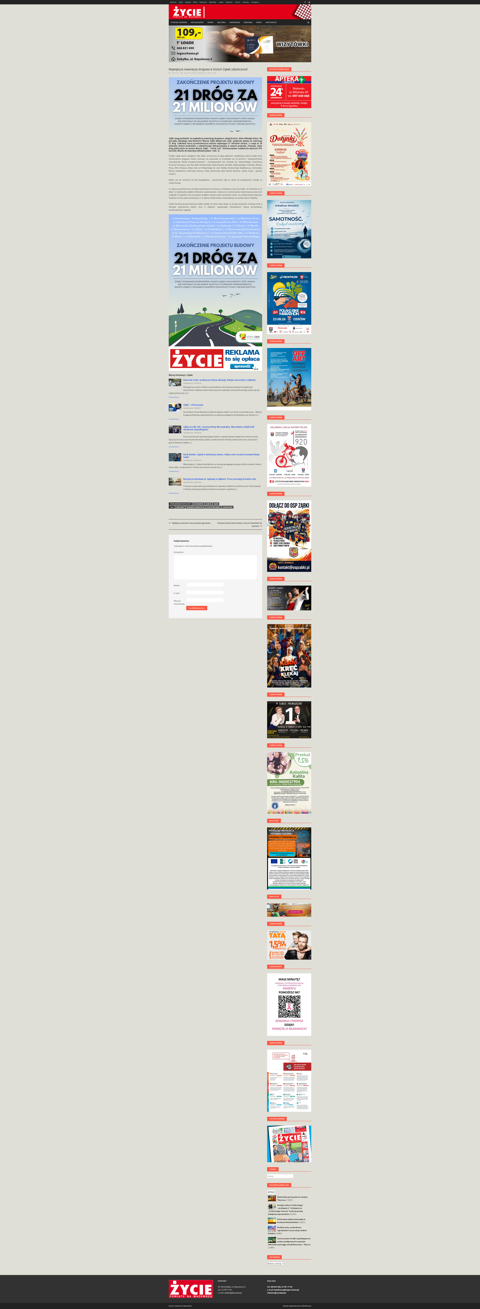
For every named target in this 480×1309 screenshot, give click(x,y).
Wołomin (173, 2)
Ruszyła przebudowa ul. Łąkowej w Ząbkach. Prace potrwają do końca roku (219, 479)
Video (259, 22)
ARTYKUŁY (271, 1192)
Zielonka (246, 2)
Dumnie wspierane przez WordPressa (297, 1306)
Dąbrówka (212, 2)
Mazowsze (271, 22)
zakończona (227, 507)
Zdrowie (248, 22)
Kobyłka (188, 2)
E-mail (177, 593)
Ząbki (181, 2)
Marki (195, 2)
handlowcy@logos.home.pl (286, 1289)
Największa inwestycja (195, 507)
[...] (187, 393)
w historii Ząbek (213, 507)
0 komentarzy (174, 397)
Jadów (221, 2)
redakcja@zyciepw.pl (233, 1292)
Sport (210, 22)
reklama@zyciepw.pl (276, 1292)
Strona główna (179, 22)
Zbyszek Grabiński (191, 73)
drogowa (180, 507)
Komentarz (179, 552)
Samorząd (234, 22)
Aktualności (197, 22)
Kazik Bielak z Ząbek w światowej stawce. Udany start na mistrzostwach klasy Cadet (221, 456)
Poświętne (255, 2)
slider (209, 73)
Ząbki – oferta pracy (193, 404)
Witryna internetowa (179, 602)
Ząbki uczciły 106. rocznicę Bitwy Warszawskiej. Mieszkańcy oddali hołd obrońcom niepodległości (218, 428)
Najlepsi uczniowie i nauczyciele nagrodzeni (191, 523)
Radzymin (203, 2)
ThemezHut (187, 1306)
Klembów (229, 2)
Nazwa (177, 585)
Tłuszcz (237, 2)
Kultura (221, 22)
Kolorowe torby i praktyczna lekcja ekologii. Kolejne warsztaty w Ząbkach (219, 380)
